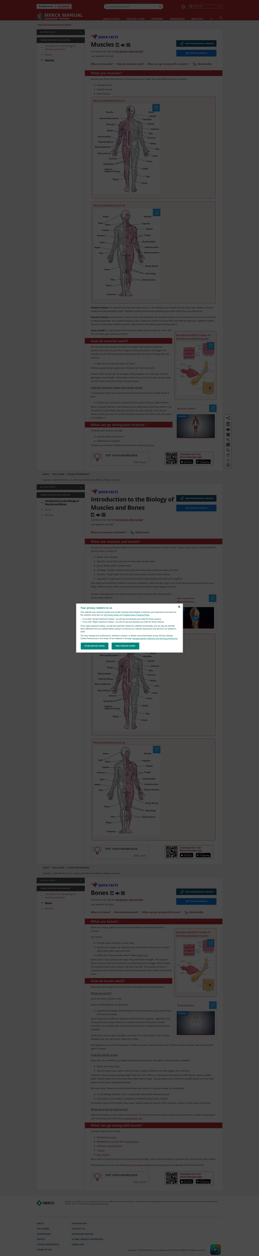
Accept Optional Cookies (95, 646)
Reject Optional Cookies (125, 646)
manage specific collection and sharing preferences (154, 639)
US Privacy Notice (111, 615)
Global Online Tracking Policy (136, 615)
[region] (129, 628)
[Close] (179, 607)
